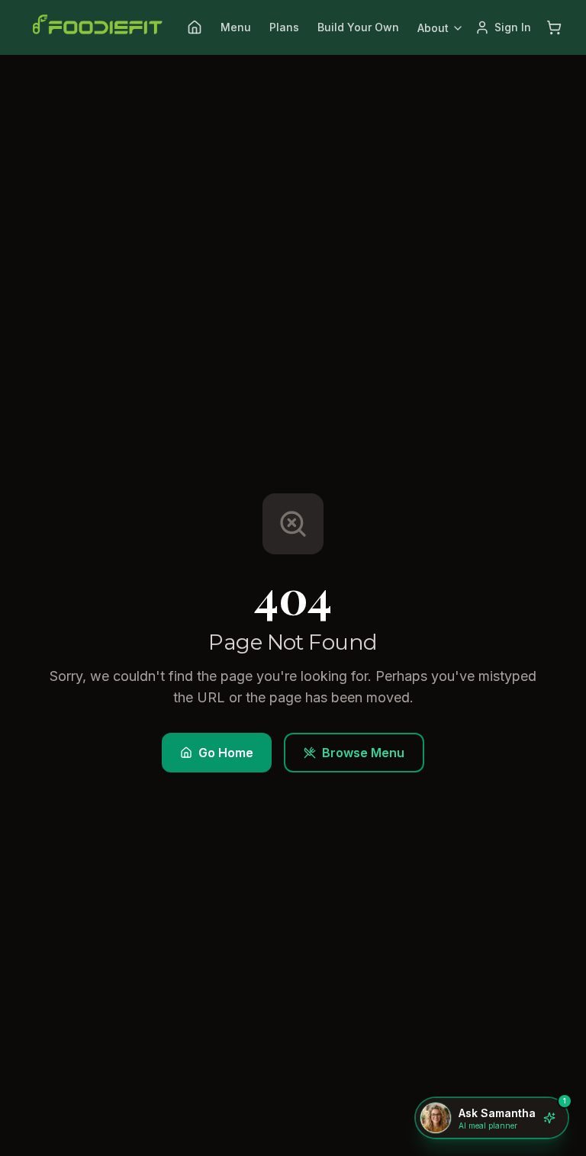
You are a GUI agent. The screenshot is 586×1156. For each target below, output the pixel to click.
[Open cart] (554, 27)
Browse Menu (363, 752)
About (433, 27)
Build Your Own (358, 27)
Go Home (225, 752)
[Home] (194, 27)
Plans (284, 27)
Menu (236, 27)
